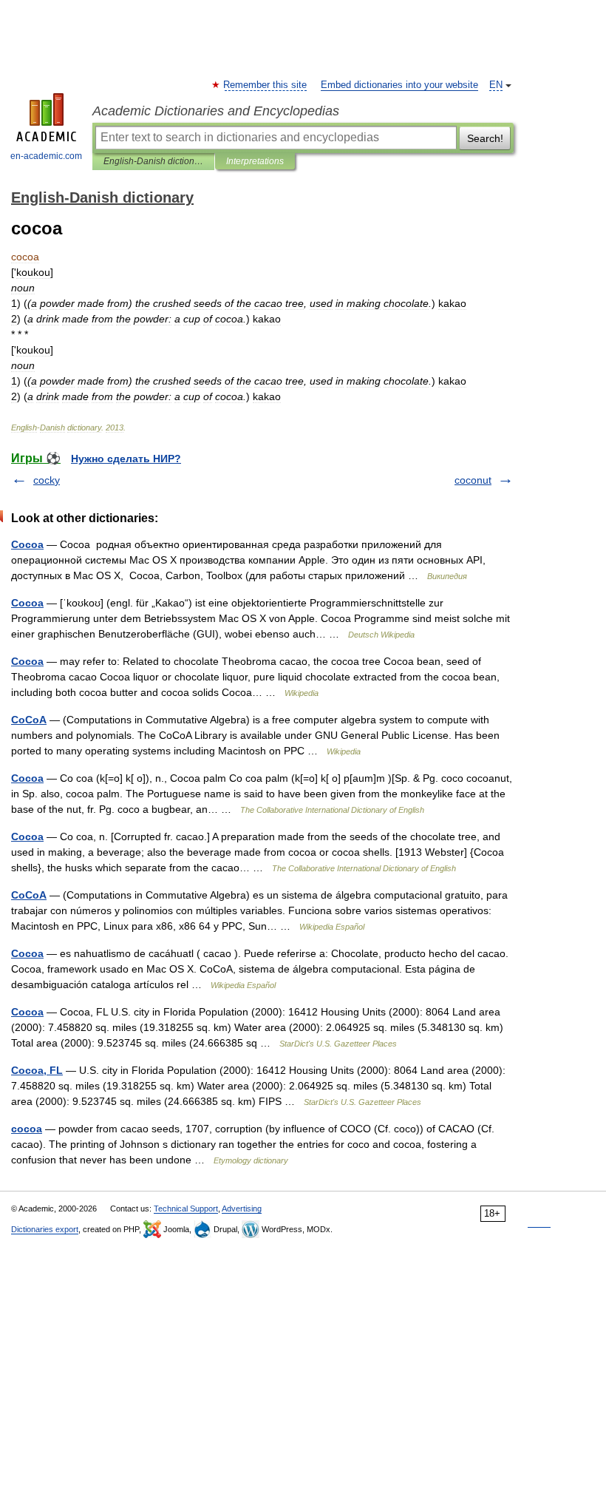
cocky (46, 480)
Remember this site (266, 85)
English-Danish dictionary (153, 161)
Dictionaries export (44, 1229)
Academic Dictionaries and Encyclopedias (215, 111)
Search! (485, 138)
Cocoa (27, 544)
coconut (472, 480)
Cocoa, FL (37, 1070)
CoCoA (29, 720)
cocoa (26, 1129)
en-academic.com (46, 156)
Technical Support (186, 1208)
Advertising (242, 1208)
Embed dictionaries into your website (399, 85)
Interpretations (255, 161)
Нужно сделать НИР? (126, 458)
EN (496, 85)
